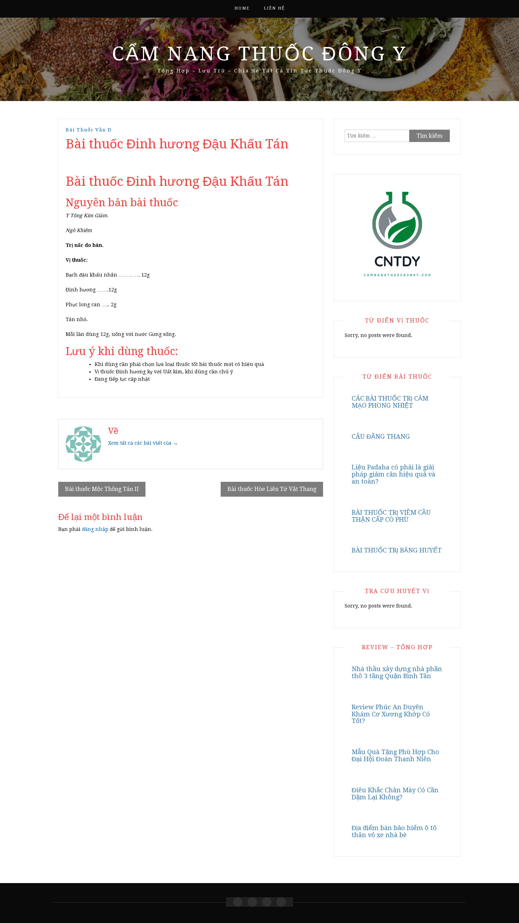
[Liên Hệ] (267, 902)
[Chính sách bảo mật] (281, 902)
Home (242, 8)
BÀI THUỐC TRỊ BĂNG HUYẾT (397, 550)
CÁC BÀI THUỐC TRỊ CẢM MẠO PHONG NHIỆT (390, 402)
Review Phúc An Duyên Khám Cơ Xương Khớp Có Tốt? (391, 714)
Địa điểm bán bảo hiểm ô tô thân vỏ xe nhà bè (394, 831)
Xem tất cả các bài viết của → (143, 443)
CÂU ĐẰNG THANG (381, 436)
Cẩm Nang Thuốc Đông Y (259, 53)
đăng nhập (95, 529)
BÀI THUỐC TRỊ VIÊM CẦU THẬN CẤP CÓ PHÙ (391, 516)
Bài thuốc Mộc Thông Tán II (102, 489)
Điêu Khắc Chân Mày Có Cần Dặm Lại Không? (395, 793)
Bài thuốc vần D (89, 129)
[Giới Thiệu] (252, 902)
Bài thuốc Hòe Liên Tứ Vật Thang (271, 489)
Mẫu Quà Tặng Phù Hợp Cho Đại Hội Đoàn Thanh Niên (395, 755)
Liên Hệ (274, 8)
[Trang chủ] (238, 902)
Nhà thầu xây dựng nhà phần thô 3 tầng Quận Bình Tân (397, 672)
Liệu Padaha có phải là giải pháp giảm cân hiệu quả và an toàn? (393, 474)
